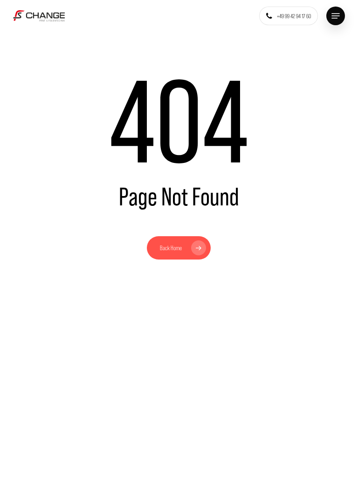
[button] (335, 16)
